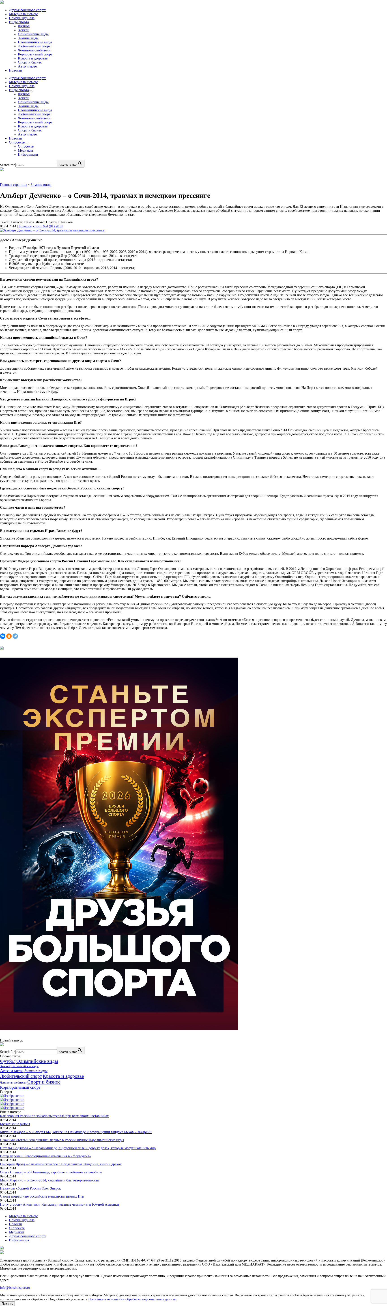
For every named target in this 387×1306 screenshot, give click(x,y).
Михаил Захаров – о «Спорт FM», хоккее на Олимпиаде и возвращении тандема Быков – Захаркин (76, 1132)
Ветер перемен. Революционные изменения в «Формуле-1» (45, 1156)
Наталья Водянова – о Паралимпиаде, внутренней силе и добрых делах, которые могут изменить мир (78, 1148)
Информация (28, 154)
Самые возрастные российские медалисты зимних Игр (42, 1196)
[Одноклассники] (9, 636)
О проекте (17, 142)
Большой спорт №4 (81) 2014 (41, 226)
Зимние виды (28, 38)
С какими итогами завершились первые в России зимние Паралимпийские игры (62, 1140)
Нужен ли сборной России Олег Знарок (30, 1188)
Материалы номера (23, 14)
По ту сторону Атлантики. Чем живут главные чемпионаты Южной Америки (59, 1204)
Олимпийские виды (33, 34)
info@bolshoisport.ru (15, 1287)
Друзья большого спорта (27, 10)
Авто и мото (27, 66)
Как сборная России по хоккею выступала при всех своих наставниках (54, 1116)
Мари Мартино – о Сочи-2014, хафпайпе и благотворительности (49, 1180)
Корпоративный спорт (35, 54)
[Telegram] (15, 636)
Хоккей (23, 30)
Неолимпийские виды (35, 42)
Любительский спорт (34, 46)
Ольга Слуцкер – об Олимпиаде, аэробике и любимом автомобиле (51, 1172)
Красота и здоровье (32, 58)
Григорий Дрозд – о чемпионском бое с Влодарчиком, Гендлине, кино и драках (61, 1164)
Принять (7, 1303)
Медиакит (25, 150)
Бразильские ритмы (15, 1124)
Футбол (24, 26)
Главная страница (13, 184)
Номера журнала (21, 18)
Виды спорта (19, 22)
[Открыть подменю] (30, 91)
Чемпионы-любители (34, 50)
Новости (15, 70)
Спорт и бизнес (30, 62)
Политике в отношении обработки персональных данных (132, 1299)
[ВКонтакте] (2, 636)
